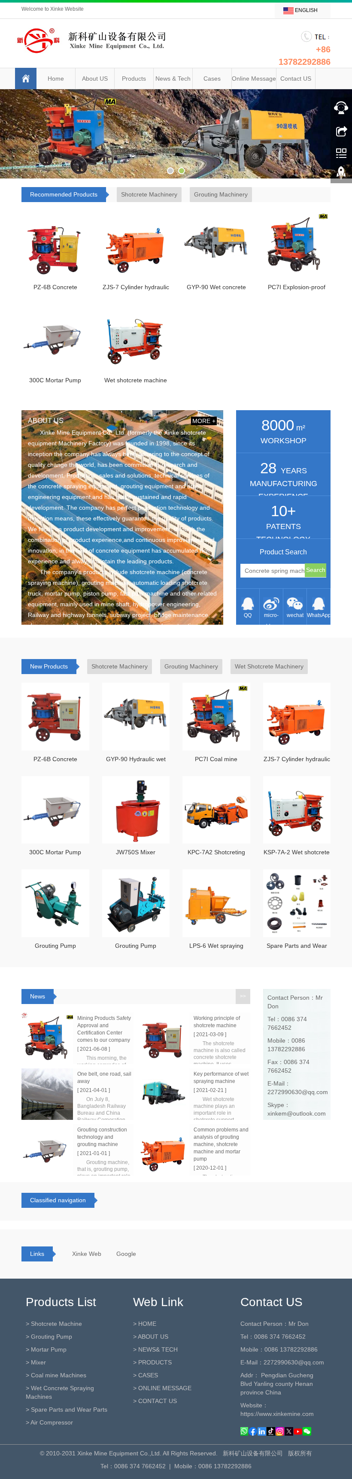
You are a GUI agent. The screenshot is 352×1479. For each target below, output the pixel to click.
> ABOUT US (150, 1336)
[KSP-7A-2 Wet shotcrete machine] (297, 810)
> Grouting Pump (49, 1336)
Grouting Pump (55, 945)
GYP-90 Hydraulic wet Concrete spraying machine (136, 762)
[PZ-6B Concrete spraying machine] (55, 244)
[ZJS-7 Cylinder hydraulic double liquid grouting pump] (136, 244)
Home (56, 78)
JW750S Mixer (135, 852)
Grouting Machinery (221, 194)
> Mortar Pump (46, 1349)
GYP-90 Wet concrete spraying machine (216, 290)
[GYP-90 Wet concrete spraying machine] (216, 244)
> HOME (144, 1323)
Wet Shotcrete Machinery (269, 666)
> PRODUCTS (152, 1362)
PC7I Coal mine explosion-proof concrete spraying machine (216, 762)
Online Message (254, 78)
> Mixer (36, 1362)
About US (95, 78)
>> (243, 996)
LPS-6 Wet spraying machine (216, 948)
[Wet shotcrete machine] (136, 338)
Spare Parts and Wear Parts (297, 948)
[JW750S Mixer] (136, 810)
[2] (176, 133)
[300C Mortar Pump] (55, 338)
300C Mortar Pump (55, 380)
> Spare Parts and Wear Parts (66, 1409)
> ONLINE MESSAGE (162, 1388)
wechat (295, 615)
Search (315, 569)
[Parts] (297, 903)
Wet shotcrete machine (135, 380)
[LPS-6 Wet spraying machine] (216, 903)
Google (126, 1253)
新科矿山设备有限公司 (253, 1453)
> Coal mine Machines (56, 1375)
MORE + (203, 420)
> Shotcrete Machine (54, 1323)
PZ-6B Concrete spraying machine (55, 290)
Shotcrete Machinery (149, 194)
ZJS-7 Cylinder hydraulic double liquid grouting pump (136, 290)
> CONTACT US (155, 1400)
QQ (248, 615)
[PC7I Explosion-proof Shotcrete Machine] (297, 244)
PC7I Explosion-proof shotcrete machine (296, 290)
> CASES (145, 1375)
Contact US (295, 78)
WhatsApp (319, 615)
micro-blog (271, 618)
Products (134, 78)
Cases (212, 78)
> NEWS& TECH (155, 1349)
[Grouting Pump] (55, 903)
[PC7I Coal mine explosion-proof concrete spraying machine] (216, 716)
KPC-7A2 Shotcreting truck (216, 855)
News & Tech (173, 78)
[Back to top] (341, 176)
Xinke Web (86, 1253)
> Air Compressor (49, 1422)
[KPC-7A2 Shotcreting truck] (216, 810)
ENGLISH (306, 10)
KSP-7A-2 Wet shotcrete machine (297, 855)
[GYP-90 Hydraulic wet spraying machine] (136, 716)
